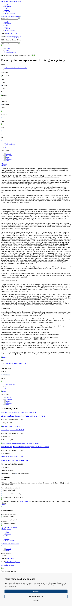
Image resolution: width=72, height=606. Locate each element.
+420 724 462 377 (11, 558)
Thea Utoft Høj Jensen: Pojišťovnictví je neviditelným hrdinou (25, 447)
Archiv (6, 10)
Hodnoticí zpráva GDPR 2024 (12, 430)
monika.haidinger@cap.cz (13, 37)
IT (5, 147)
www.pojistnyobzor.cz (7, 565)
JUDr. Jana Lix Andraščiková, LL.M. (15, 68)
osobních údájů (23, 501)
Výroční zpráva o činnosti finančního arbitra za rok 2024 (23, 416)
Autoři (6, 8)
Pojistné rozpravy (9, 13)
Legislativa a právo (10, 52)
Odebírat (3, 505)
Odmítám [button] (36, 600)
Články (6, 5)
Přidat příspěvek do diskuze (9, 527)
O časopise (7, 6)
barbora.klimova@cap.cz (12, 562)
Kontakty (7, 11)
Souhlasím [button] (36, 591)
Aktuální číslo (15, 16)
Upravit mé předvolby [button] (36, 596)
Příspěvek (4, 522)
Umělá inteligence (9, 144)
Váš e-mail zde (5, 488)
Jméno (3, 514)
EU (5, 146)
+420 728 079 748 (11, 33)
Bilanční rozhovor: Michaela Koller (14, 460)
